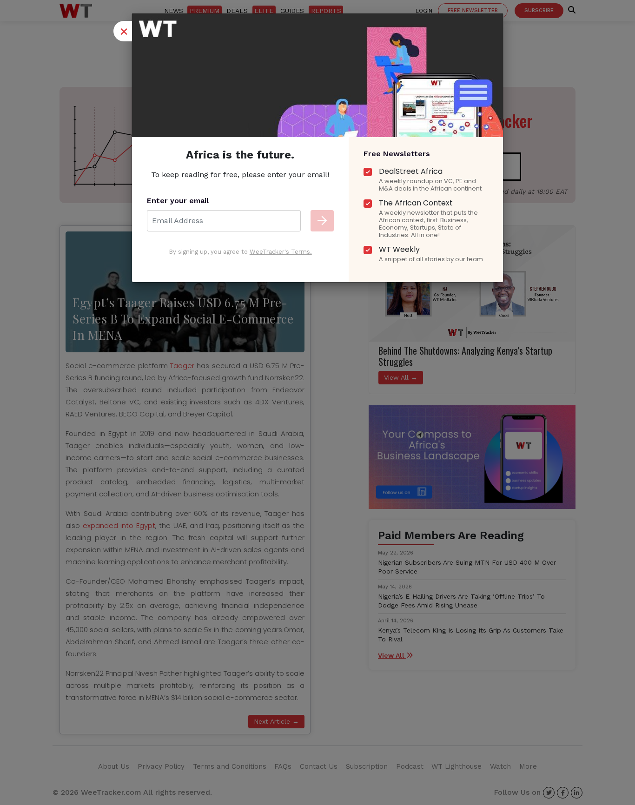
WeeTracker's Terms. (281, 251)
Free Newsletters (397, 153)
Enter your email (178, 200)
